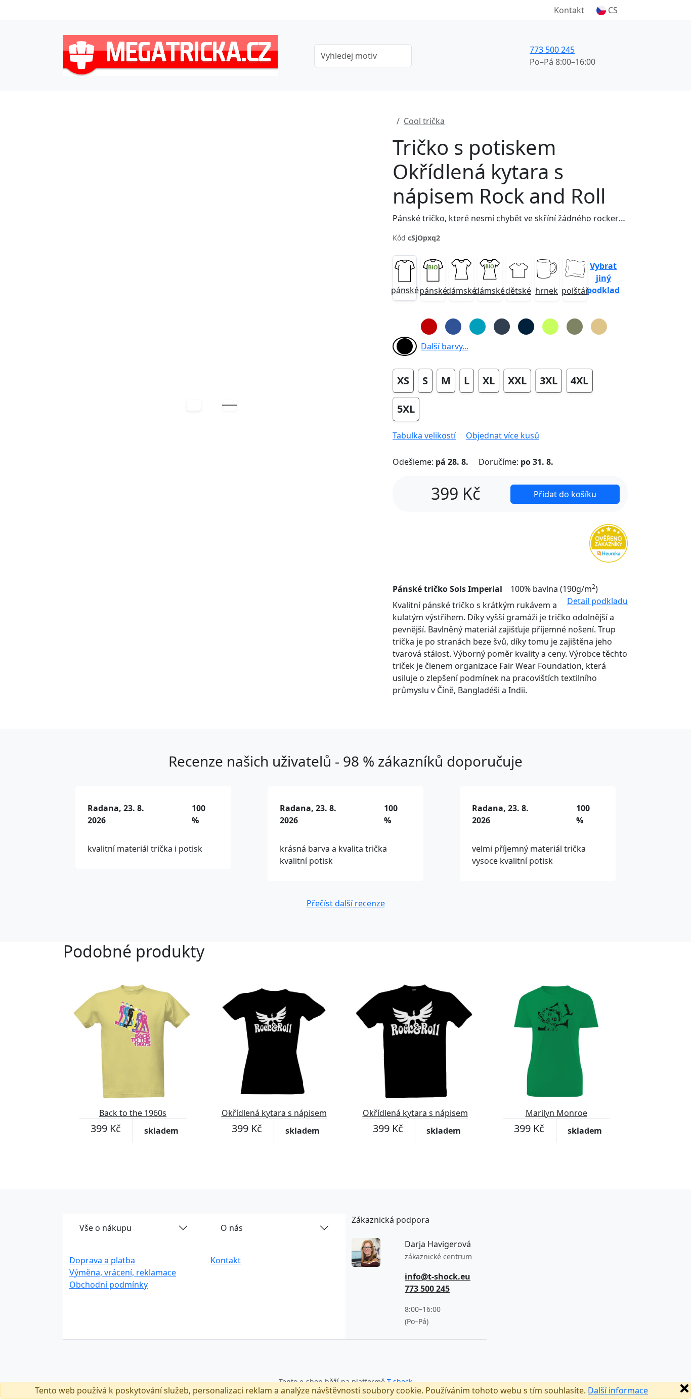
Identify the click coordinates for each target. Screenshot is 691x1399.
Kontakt (569, 10)
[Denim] (502, 326)
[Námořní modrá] (526, 326)
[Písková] (599, 326)
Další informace (618, 1390)
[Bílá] (405, 326)
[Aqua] (477, 326)
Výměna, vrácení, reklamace (122, 1272)
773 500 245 (552, 49)
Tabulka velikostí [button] (424, 435)
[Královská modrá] (453, 326)
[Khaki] (575, 326)
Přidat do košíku (565, 494)
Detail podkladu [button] (597, 601)
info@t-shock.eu (437, 1276)
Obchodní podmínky (108, 1284)
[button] (607, 10)
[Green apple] (550, 326)
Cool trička (424, 121)
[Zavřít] (684, 1388)
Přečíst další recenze (346, 903)
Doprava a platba (102, 1260)
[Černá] (405, 346)
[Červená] (429, 326)
